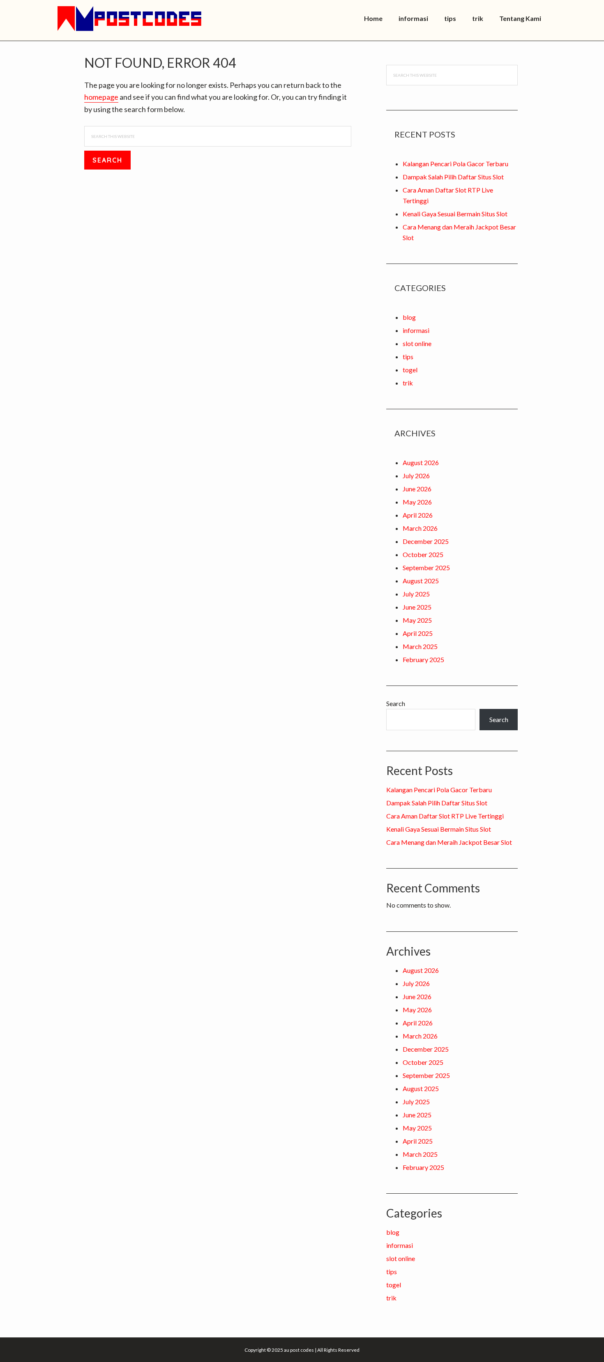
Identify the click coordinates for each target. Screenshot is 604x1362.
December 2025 (426, 541)
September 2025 (426, 567)
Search (395, 703)
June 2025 (417, 607)
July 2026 (416, 475)
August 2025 (421, 581)
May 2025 (417, 620)
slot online (417, 343)
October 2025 (423, 554)
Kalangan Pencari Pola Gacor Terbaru (455, 163)
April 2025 (418, 633)
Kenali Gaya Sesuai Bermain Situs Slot (455, 214)
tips (408, 356)
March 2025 (420, 646)
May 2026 (417, 502)
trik (408, 383)
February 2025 (423, 659)
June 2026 (417, 489)
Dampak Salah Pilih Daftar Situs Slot (453, 177)
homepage (101, 96)
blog (409, 317)
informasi (416, 330)
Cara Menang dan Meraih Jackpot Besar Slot (449, 842)
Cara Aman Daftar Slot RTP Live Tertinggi (445, 816)
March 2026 (420, 528)
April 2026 (418, 515)
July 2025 (416, 594)
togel (410, 370)
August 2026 (421, 462)
